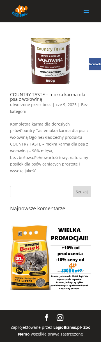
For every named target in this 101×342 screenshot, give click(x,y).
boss (47, 104)
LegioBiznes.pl (67, 327)
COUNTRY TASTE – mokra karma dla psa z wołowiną (47, 96)
